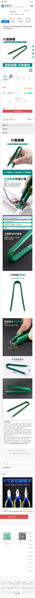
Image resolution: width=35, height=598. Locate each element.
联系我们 (30, 540)
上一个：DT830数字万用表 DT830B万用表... (15, 450)
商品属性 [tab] (5, 129)
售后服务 (30, 571)
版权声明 (30, 563)
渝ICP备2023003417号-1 (28, 592)
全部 (4, 19)
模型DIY (28, 21)
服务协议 (30, 556)
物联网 (20, 21)
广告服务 (30, 544)
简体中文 (6, 1)
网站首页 (30, 533)
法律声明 (30, 567)
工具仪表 (22, 14)
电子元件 (20, 19)
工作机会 (30, 548)
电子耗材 (28, 19)
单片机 (13, 21)
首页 (12, 14)
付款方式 (30, 552)
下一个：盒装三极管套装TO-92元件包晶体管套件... (18, 453)
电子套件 (11, 19)
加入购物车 (18, 111)
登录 (32, 1)
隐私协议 (30, 559)
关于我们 (30, 537)
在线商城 (16, 14)
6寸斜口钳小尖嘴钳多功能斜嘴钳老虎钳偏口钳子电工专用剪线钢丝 (17, 511)
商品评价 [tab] (5, 132)
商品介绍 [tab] (5, 125)
